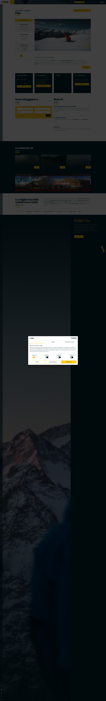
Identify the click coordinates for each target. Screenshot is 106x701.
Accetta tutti (69, 361)
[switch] (46, 357)
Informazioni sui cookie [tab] (69, 341)
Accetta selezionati (53, 361)
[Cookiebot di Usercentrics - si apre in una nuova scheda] (72, 338)
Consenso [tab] (36, 341)
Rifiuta (37, 361)
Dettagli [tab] (53, 341)
